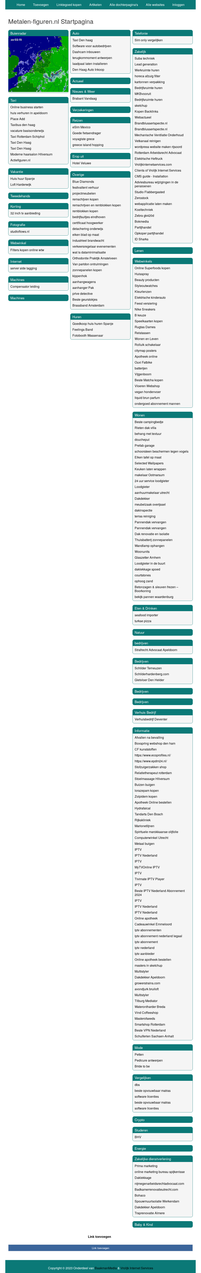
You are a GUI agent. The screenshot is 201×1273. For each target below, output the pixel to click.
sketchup (141, 105)
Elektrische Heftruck (149, 158)
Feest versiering (146, 303)
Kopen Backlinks (146, 111)
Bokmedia (142, 221)
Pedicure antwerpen (149, 1060)
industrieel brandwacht (88, 240)
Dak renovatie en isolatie (152, 534)
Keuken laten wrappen (150, 469)
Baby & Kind (144, 1224)
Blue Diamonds (83, 181)
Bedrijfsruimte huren (149, 87)
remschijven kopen (85, 199)
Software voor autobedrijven (91, 46)
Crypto (139, 1119)
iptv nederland (144, 947)
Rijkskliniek (143, 820)
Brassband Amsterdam (88, 305)
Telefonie (141, 33)
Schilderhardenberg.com (152, 674)
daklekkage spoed (147, 569)
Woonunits (142, 551)
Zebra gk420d (144, 215)
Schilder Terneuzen (148, 668)
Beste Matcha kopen (149, 380)
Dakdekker (142, 498)
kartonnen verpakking (150, 82)
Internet (16, 261)
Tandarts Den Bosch (149, 814)
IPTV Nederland (146, 855)
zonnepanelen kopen (87, 270)
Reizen (77, 120)
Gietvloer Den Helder (149, 680)
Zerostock (141, 198)
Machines (17, 279)
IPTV (138, 849)
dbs (137, 1084)
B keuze (140, 315)
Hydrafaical (143, 808)
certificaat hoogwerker (87, 222)
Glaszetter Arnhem (148, 557)
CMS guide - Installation (151, 176)
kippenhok (79, 276)
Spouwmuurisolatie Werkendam (157, 1201)
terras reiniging (145, 516)
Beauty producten (147, 279)
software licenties (147, 1096)
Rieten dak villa (145, 427)
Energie (140, 1148)
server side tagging (23, 268)
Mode (139, 1047)
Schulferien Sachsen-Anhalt (154, 1036)
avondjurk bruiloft (147, 989)
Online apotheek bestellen (153, 959)
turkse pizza (143, 621)
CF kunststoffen (146, 749)
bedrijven (141, 642)
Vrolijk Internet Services (137, 1268)
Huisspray (142, 274)
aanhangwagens (84, 281)
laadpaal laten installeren (90, 63)
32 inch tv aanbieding (25, 213)
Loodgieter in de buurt (150, 563)
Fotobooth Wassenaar (87, 335)
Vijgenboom (143, 374)
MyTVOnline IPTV (147, 867)
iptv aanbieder (144, 953)
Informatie (142, 730)
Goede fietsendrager (86, 133)
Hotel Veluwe (81, 163)
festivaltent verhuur (85, 187)
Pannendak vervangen (150, 522)
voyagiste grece (83, 139)
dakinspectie (143, 510)
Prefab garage (144, 445)
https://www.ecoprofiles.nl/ (153, 755)
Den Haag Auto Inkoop (88, 69)
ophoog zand (144, 581)
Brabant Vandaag (84, 98)
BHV (138, 1137)
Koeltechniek (144, 209)
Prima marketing (146, 1166)
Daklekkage (143, 1177)
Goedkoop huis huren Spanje (92, 323)
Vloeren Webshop (147, 386)
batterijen (141, 368)
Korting (15, 206)
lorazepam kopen (147, 790)
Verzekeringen (82, 109)
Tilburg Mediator (146, 1000)
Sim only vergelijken (149, 40)
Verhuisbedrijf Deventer (151, 719)
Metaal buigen (144, 843)
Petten (139, 1054)
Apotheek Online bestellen (153, 802)
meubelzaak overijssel (150, 504)
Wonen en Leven (146, 338)
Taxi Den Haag (20, 142)
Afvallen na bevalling (149, 737)
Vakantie (16, 171)
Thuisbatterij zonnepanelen (154, 539)
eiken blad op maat (85, 234)
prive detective (82, 293)
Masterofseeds (145, 1018)
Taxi (13, 100)
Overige (78, 174)
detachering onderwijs (87, 228)
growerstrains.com (147, 983)
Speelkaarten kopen (149, 321)
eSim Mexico (81, 127)
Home (21, 4)
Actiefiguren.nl (20, 160)
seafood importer (146, 615)
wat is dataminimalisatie (89, 252)
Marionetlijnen (144, 826)
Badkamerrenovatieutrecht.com (156, 1189)
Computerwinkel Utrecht (151, 837)
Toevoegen (41, 4)
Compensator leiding (24, 286)
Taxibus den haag (22, 124)
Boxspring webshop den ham (155, 743)
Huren (76, 316)
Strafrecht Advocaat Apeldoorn (156, 650)
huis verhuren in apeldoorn (29, 113)
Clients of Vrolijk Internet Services (158, 170)
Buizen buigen (145, 784)
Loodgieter (142, 486)
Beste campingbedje (149, 422)
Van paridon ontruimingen (90, 264)
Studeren (141, 1130)
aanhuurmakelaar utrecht (152, 492)
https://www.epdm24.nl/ (151, 761)
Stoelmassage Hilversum (152, 778)
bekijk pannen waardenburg (154, 596)
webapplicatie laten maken (153, 203)
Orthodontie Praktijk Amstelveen (94, 258)
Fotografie (17, 224)
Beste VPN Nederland (150, 1030)
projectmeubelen (84, 193)
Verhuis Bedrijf (145, 712)
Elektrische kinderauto (150, 297)
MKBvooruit (143, 93)
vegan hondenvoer (148, 391)
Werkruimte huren (147, 70)
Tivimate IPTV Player (149, 879)
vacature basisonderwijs (27, 130)
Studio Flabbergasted (150, 192)
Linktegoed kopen (69, 4)
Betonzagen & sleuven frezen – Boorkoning (156, 589)
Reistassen (142, 333)
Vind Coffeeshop (146, 1012)
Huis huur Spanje (22, 178)
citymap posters (145, 350)
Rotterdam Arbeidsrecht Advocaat (158, 152)
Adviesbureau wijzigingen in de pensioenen (156, 184)
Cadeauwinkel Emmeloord (153, 924)
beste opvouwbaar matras (153, 1090)
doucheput (142, 439)
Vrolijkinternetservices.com (153, 164)
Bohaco (140, 1195)
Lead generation (146, 64)
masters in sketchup (148, 965)
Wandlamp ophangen (149, 545)
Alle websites (155, 4)
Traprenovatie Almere (150, 1213)
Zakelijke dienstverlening (153, 1158)
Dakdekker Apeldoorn (150, 977)
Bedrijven (141, 661)
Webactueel (143, 117)
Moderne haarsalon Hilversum (31, 154)
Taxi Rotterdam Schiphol (27, 136)
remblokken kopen (85, 211)
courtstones (143, 575)
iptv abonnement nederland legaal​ (158, 936)
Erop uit (78, 156)
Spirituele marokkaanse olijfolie (156, 831)
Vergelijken (143, 1077)
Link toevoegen (99, 1236)
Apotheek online (146, 356)
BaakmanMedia (106, 1268)
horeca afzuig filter (147, 76)
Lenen (139, 250)
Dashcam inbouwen (86, 52)
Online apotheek (146, 918)
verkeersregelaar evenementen (94, 246)
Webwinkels (143, 261)
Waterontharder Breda (150, 1006)
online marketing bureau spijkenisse (160, 1171)
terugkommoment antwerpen (92, 57)
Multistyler (142, 971)
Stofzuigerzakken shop (150, 767)
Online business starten (26, 107)
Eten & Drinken (146, 608)
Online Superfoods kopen (152, 268)
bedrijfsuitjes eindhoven (88, 217)
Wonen (140, 414)
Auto (75, 33)
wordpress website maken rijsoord (158, 146)
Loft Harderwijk (20, 184)
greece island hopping (87, 144)
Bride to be (142, 1066)
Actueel (77, 80)
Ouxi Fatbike (143, 362)
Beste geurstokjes (84, 299)
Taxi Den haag (82, 40)
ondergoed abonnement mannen (157, 403)
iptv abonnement (146, 942)
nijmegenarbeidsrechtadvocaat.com (159, 1183)
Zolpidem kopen (146, 796)
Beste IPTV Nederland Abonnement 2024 (160, 892)
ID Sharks (141, 239)
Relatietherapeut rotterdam (153, 773)
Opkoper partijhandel (149, 233)
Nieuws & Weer (83, 91)
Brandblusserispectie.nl (151, 123)
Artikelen (95, 4)
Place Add (17, 119)
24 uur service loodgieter (152, 481)
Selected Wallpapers (149, 463)
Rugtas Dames (145, 327)
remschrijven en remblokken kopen (96, 205)
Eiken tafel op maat (148, 457)
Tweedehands (20, 195)
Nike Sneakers (145, 309)
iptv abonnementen (148, 930)
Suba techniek (145, 58)
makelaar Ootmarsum (149, 475)
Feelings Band (82, 329)
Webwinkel (18, 242)
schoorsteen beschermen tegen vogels (161, 451)
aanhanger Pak (83, 287)
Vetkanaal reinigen (148, 141)
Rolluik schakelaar (148, 344)
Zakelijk (140, 51)
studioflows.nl (19, 231)
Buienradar (18, 33)
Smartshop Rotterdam (150, 1024)
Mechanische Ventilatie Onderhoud (159, 135)
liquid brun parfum (147, 397)
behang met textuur (148, 433)
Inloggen (178, 4)
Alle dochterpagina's (124, 4)
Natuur (139, 632)
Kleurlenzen (143, 291)
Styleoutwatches (146, 285)
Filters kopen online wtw (27, 250)
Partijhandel (143, 227)
